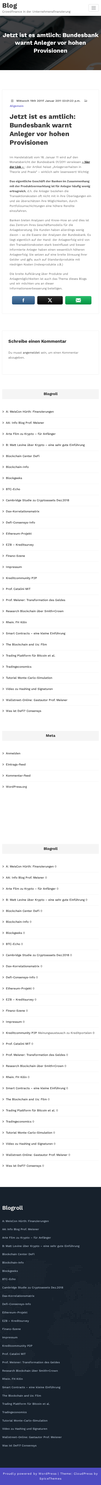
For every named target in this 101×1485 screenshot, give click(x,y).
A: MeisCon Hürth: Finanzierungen (30, 411)
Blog (9, 5)
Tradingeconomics (18, 666)
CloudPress (83, 1473)
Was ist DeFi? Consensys (23, 711)
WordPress (47, 1473)
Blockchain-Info (17, 467)
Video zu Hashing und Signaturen (29, 689)
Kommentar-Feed (18, 775)
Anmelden (13, 753)
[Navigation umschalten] (93, 8)
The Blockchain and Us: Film (26, 644)
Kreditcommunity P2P (21, 578)
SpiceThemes (50, 1478)
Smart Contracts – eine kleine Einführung (35, 633)
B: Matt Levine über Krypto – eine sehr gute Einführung (45, 445)
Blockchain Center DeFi (22, 456)
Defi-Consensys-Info (20, 522)
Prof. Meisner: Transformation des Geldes (35, 600)
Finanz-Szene (15, 556)
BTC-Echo (13, 489)
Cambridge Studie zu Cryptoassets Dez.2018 (37, 500)
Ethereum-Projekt (19, 533)
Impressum (14, 567)
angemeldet (31, 352)
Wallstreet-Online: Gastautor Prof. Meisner (36, 700)
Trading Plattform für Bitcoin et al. (30, 655)
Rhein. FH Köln (16, 622)
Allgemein (17, 106)
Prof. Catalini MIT (18, 589)
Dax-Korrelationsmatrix (22, 511)
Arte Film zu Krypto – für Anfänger (31, 434)
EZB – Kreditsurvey (20, 544)
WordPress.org (16, 786)
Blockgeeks (14, 478)
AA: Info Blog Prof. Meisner (25, 422)
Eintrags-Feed (16, 764)
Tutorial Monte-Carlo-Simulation (29, 678)
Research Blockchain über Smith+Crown (34, 611)
